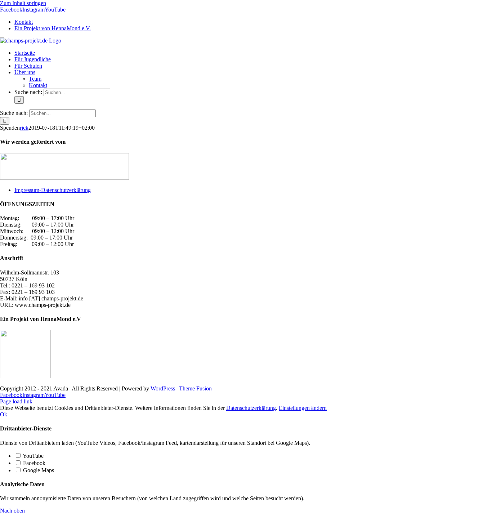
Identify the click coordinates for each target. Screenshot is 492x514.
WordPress (163, 388)
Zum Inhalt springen (23, 3)
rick (24, 128)
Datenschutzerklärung (251, 408)
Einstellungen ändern (303, 408)
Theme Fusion (195, 388)
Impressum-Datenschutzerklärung (52, 190)
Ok (3, 414)
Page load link (16, 401)
